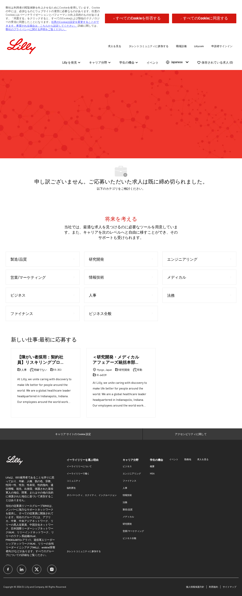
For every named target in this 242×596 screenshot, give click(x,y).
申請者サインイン (222, 46)
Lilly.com (199, 46)
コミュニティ (73, 480)
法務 (125, 502)
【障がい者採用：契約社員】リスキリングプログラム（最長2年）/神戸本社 (41, 359)
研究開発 (127, 523)
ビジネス (127, 466)
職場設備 (181, 46)
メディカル (128, 516)
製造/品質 (128, 509)
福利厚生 (71, 487)
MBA (152, 473)
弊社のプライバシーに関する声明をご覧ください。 (36, 29)
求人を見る (114, 46)
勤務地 (187, 459)
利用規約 (213, 586)
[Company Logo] (22, 45)
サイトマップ (229, 586)
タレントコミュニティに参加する (148, 46)
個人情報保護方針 (195, 586)
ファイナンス (129, 480)
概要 (152, 466)
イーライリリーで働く (78, 473)
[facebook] (7, 569)
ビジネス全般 (129, 538)
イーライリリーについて (79, 466)
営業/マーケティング (133, 531)
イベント (153, 62)
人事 (125, 487)
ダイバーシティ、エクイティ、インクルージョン (92, 495)
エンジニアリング (132, 473)
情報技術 (127, 495)
